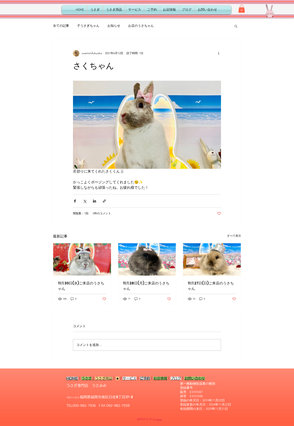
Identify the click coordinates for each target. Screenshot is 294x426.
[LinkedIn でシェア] (94, 201)
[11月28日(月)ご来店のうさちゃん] (147, 259)
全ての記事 (61, 26)
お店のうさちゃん (141, 26)
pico (159, 419)
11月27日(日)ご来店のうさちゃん (211, 286)
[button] (241, 9)
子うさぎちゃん (88, 26)
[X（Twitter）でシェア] (85, 201)
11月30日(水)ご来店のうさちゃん (81, 286)
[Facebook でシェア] (75, 201)
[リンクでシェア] (104, 201)
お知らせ (113, 26)
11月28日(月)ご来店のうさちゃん (146, 286)
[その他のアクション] (218, 53)
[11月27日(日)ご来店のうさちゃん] (212, 259)
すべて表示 (234, 235)
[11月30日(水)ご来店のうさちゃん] (82, 259)
